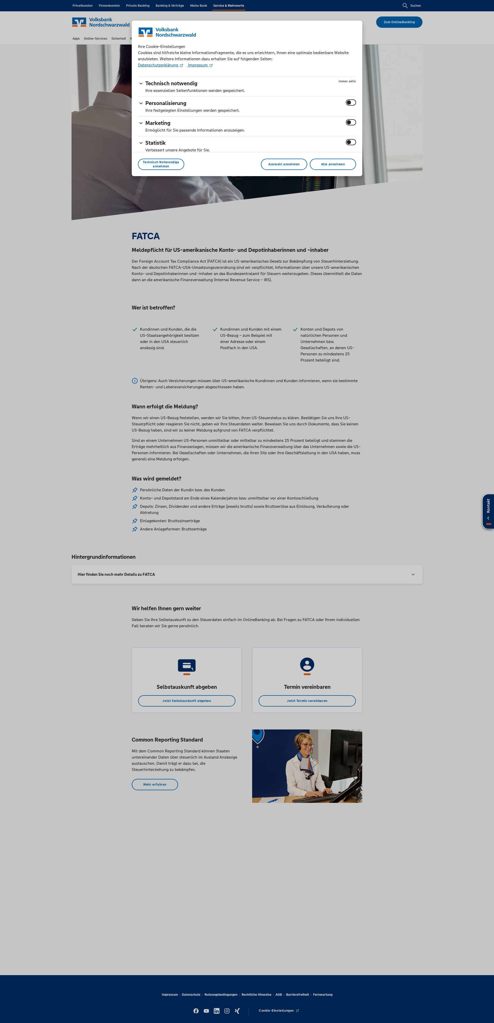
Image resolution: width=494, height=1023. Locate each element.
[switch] (351, 102)
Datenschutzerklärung (158, 65)
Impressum (198, 65)
